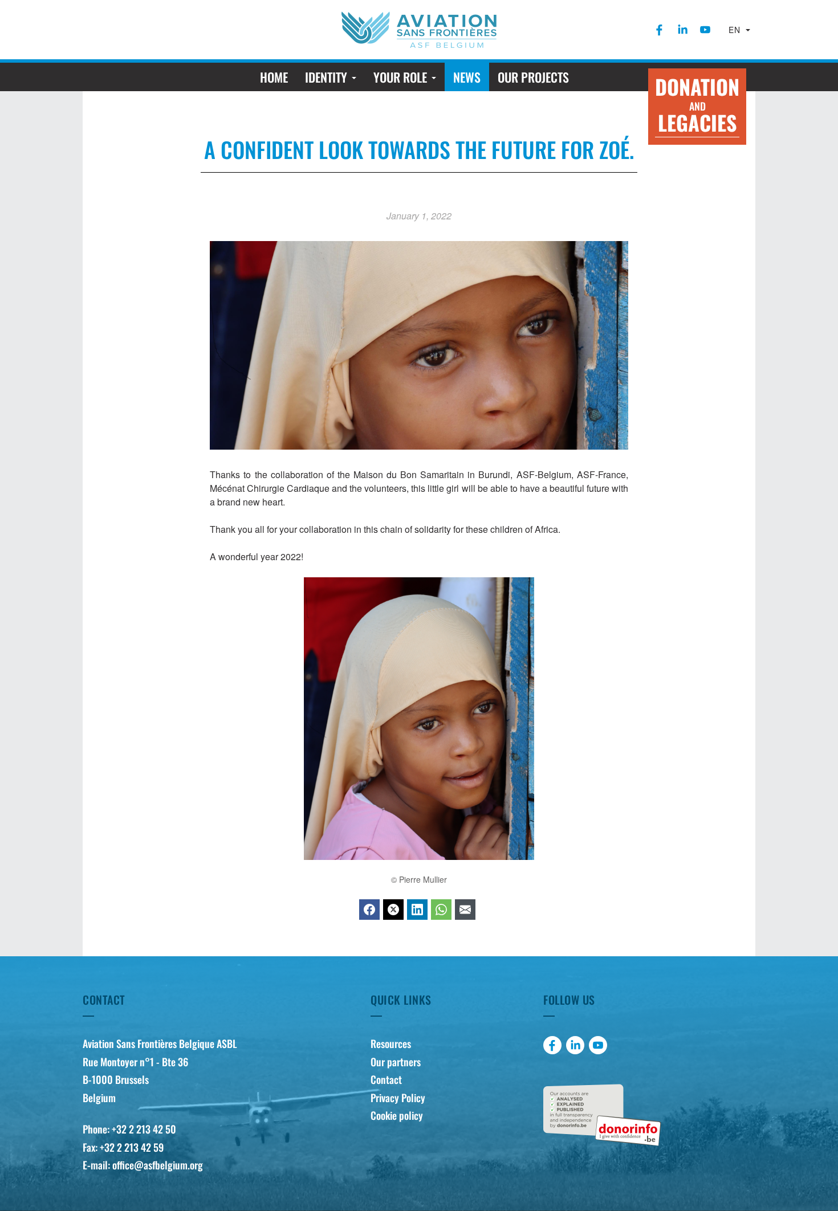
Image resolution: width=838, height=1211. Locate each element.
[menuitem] (659, 30)
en (736, 29)
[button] (330, 77)
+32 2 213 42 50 (144, 1129)
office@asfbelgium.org (157, 1164)
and (697, 104)
